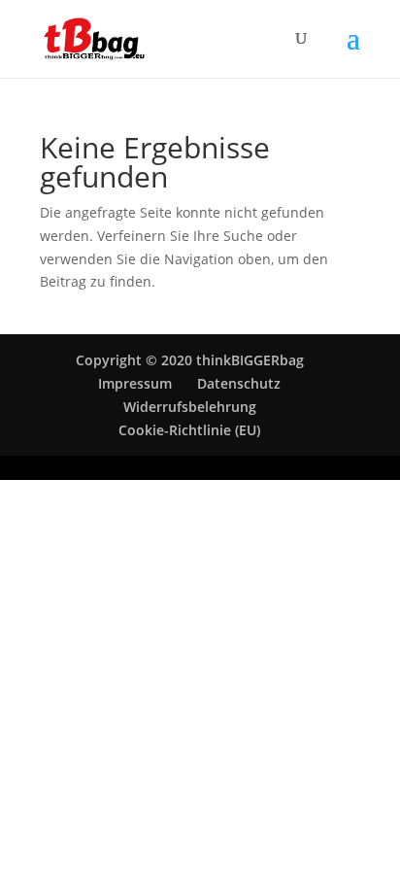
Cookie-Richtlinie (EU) (189, 430)
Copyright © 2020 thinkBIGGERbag (190, 360)
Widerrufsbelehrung (189, 406)
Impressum (135, 383)
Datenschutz (239, 383)
